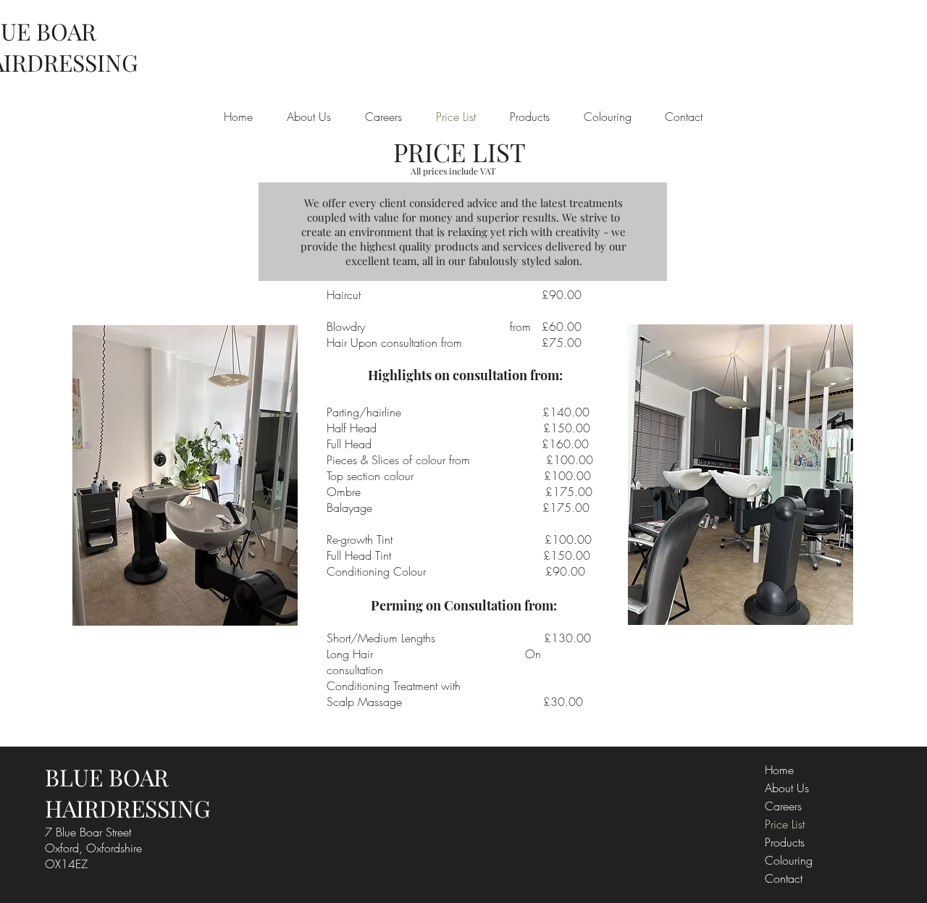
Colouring (789, 860)
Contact (783, 878)
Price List (785, 824)
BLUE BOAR (107, 776)
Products (785, 842)
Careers (783, 806)
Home (779, 770)
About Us (787, 788)
